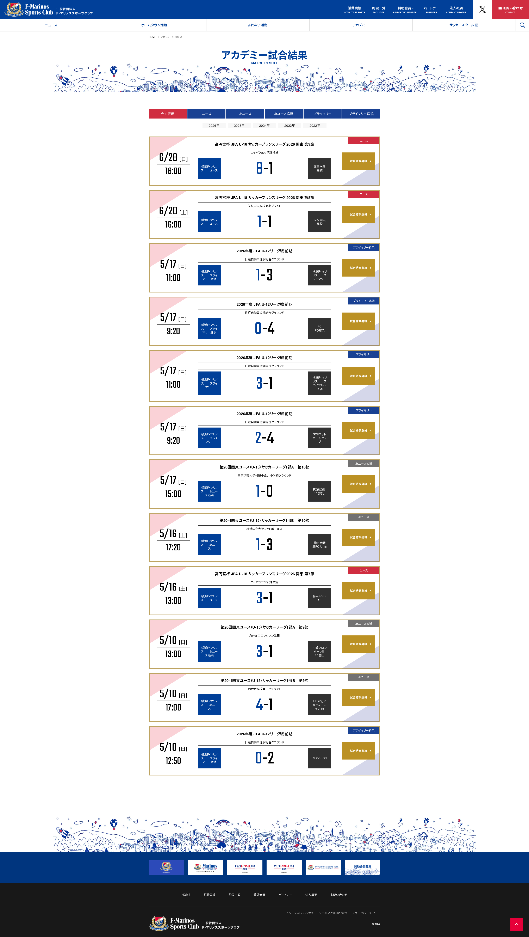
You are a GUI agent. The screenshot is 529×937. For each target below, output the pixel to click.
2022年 (315, 125)
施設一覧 (378, 8)
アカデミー (360, 25)
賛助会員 (404, 8)
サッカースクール (461, 25)
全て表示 (167, 113)
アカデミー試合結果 (171, 36)
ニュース (51, 25)
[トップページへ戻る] (194, 928)
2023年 (289, 125)
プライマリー (322, 113)
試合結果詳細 (358, 161)
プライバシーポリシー (366, 913)
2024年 (264, 125)
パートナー (431, 8)
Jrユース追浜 (283, 113)
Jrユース (245, 113)
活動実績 (354, 8)
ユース (206, 113)
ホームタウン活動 (154, 25)
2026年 (214, 125)
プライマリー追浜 (361, 113)
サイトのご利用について (334, 913)
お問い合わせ (513, 8)
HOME (152, 36)
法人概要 (456, 8)
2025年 (239, 125)
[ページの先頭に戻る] (516, 924)
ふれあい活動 (257, 25)
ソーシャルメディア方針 (301, 913)
